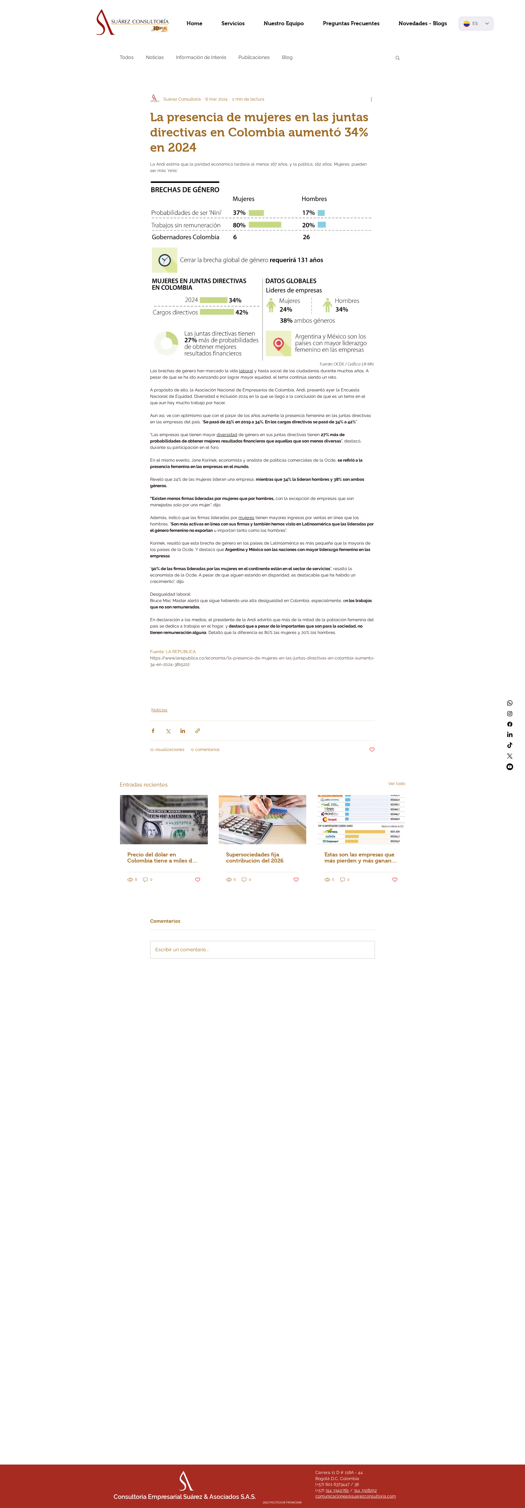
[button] (397, 57)
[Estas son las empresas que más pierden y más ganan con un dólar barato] (361, 819)
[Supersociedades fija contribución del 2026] (263, 819)
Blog (287, 57)
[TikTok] (509, 745)
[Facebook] (509, 724)
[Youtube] (509, 766)
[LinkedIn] (509, 735)
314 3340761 (337, 1490)
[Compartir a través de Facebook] (153, 731)
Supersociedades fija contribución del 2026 (254, 858)
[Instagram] (509, 713)
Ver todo (396, 783)
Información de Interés (201, 57)
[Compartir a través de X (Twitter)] (168, 731)
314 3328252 (365, 1490)
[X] (509, 756)
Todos (127, 57)
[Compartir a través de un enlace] (198, 731)
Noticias (155, 57)
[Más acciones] (371, 99)
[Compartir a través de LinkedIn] (183, 731)
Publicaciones (254, 57)
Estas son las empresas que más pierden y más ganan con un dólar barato (359, 858)
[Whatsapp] (509, 703)
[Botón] (266, 1455)
